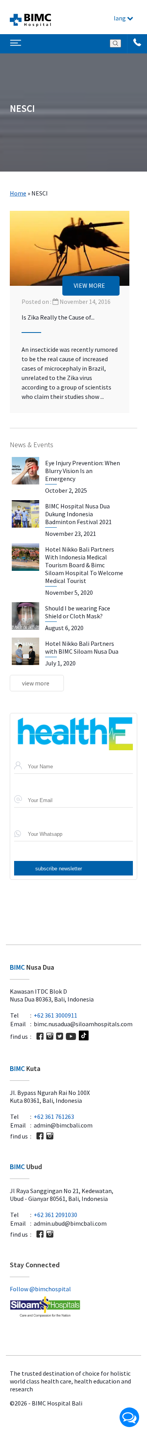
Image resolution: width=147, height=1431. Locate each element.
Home (18, 193)
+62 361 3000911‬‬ (55, 1015)
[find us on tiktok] (84, 1036)
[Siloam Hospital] (73, 1307)
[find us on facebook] (40, 1036)
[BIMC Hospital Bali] (30, 17)
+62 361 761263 (54, 1116)
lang (120, 18)
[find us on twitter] (59, 1036)
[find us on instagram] (49, 1036)
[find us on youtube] (71, 1036)
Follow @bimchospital (40, 1289)
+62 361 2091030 (55, 1215)
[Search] (115, 43)
